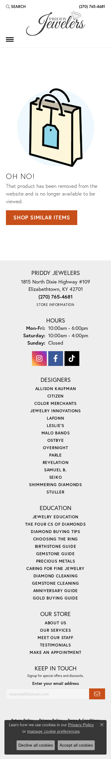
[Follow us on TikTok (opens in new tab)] (72, 358)
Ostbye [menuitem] (55, 440)
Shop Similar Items (41, 217)
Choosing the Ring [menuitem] (55, 539)
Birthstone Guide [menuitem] (55, 546)
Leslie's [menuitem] (55, 425)
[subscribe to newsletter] (97, 693)
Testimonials (55, 645)
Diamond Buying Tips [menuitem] (55, 531)
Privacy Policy (81, 724)
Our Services (55, 630)
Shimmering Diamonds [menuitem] (55, 484)
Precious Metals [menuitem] (55, 561)
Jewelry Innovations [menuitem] (55, 410)
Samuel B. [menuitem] (55, 470)
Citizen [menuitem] (55, 396)
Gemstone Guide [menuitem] (55, 553)
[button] (16, 6)
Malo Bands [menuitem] (55, 433)
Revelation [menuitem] (56, 462)
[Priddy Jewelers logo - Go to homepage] (55, 24)
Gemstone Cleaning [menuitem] (55, 583)
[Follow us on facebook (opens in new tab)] (55, 358)
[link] (91, 6)
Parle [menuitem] (55, 455)
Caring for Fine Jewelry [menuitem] (55, 568)
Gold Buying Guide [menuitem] (55, 598)
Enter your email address (55, 683)
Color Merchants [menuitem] (55, 403)
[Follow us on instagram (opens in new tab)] (39, 358)
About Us (55, 623)
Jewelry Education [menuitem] (56, 516)
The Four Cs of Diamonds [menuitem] (55, 524)
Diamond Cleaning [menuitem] (55, 576)
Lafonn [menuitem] (55, 418)
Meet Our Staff (55, 637)
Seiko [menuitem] (55, 477)
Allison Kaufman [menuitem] (55, 388)
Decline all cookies (35, 745)
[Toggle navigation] (10, 39)
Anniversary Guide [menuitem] (55, 590)
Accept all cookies (76, 745)
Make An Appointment (55, 652)
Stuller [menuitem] (55, 492)
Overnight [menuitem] (55, 447)
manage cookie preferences (53, 731)
